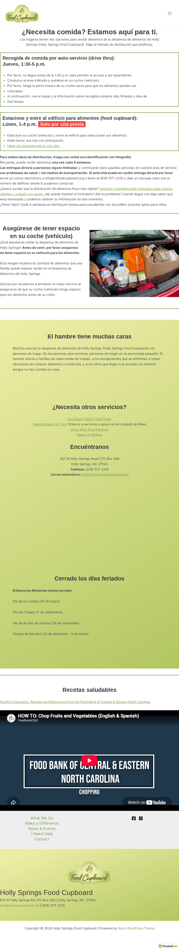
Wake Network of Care (50, 424)
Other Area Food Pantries (89, 429)
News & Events (42, 828)
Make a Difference (42, 823)
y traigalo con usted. (28, 194)
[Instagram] (141, 818)
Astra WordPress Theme (136, 928)
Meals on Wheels (89, 435)
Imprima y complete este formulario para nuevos (136, 189)
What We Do (42, 818)
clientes (6, 194)
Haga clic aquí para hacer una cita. (33, 146)
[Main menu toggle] (170, 13)
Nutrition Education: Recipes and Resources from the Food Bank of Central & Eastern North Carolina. (75, 702)
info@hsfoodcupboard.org (19, 905)
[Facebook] (134, 818)
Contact (42, 839)
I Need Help (42, 833)
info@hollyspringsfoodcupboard (105, 474)
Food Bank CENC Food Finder (89, 419)
